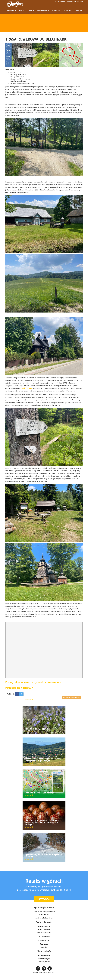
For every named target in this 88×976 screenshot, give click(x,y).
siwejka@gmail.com (76, 1)
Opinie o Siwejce (44, 941)
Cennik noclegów (44, 959)
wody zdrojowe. (27, 388)
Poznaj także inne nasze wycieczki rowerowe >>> (33, 682)
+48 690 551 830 (59, 1)
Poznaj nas (56, 11)
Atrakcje (31, 11)
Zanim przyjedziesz (44, 929)
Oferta (21, 11)
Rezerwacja (11, 11)
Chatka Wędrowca (44, 962)
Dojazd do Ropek (44, 926)
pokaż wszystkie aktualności (71, 697)
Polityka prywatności (44, 933)
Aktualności (68, 11)
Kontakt (79, 11)
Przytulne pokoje (44, 955)
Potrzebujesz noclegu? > (19, 687)
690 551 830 (45, 915)
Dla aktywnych (43, 11)
